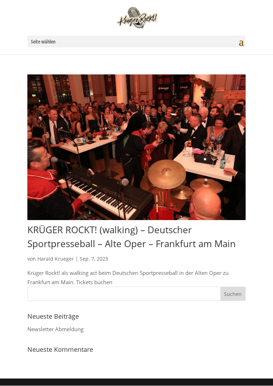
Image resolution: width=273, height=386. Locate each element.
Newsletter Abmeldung (55, 329)
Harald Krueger (55, 258)
